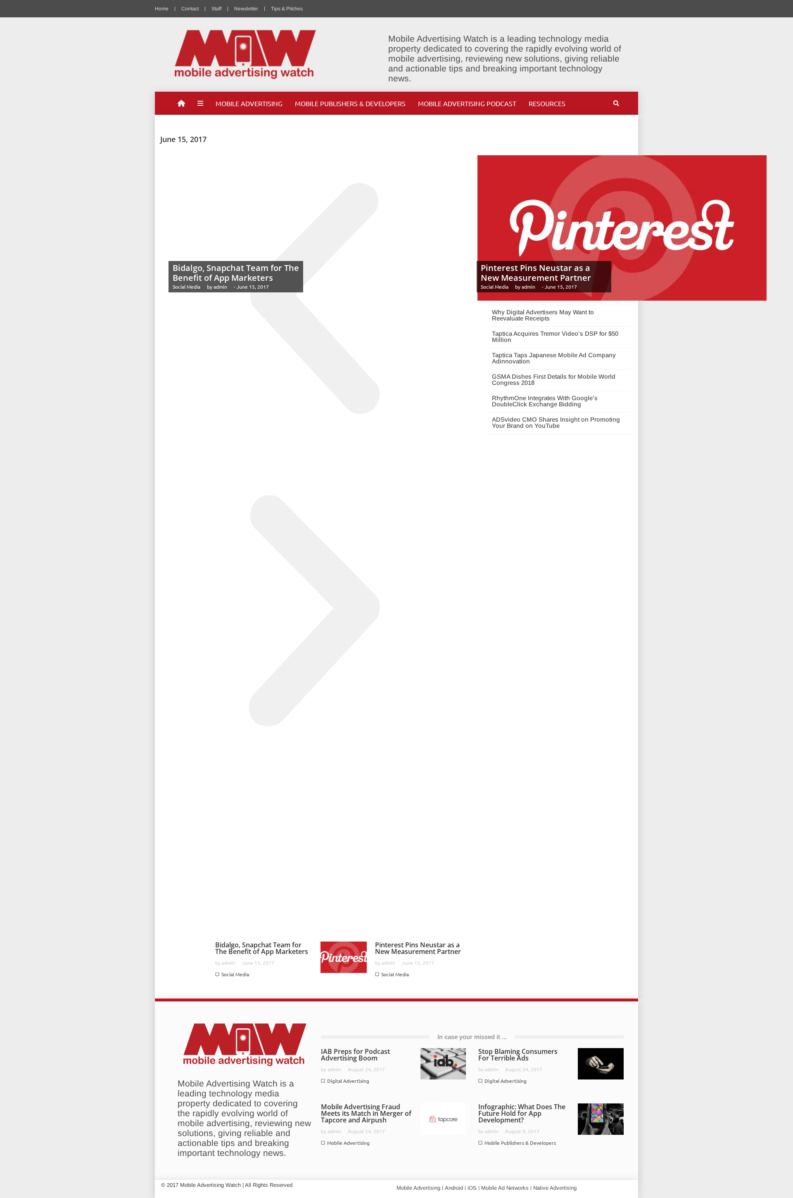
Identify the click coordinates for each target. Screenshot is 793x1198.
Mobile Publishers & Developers (350, 103)
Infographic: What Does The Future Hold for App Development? (521, 1113)
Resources (547, 103)
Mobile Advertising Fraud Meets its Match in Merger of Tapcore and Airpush (366, 1113)
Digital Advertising (348, 1080)
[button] (616, 103)
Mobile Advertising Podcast (467, 103)
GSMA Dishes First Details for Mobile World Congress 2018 (553, 379)
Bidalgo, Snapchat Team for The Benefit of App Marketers (236, 272)
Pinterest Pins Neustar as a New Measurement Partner (536, 272)
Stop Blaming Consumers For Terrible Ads (518, 1055)
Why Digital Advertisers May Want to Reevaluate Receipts (543, 315)
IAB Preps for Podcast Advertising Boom (355, 1055)
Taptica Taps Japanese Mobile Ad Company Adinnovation (554, 358)
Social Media (186, 286)
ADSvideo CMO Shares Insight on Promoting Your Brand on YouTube (556, 422)
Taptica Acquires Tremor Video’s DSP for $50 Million (555, 336)
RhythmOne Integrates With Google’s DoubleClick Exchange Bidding (545, 401)
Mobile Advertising (249, 103)
